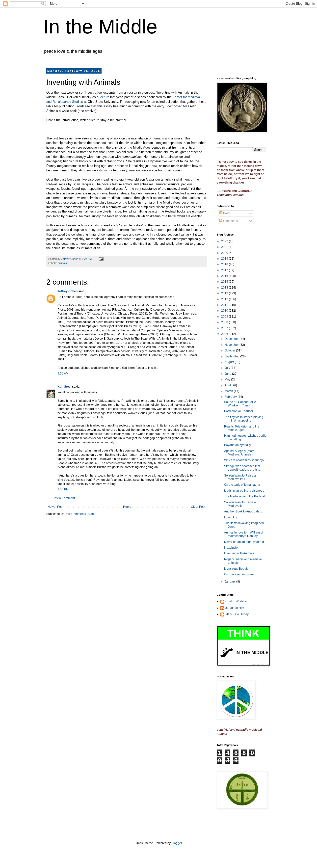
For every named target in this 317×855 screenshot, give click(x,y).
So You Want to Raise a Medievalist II (240, 477)
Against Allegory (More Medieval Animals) (239, 452)
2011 (225, 305)
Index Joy (230, 517)
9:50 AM (62, 373)
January (230, 581)
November (232, 345)
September (232, 356)
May (228, 379)
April (228, 385)
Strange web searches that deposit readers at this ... (242, 467)
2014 (225, 287)
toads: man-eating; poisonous (244, 490)
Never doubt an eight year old (244, 542)
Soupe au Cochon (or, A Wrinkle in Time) (240, 403)
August (230, 362)
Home (127, 506)
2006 (225, 334)
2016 (225, 276)
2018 (225, 264)
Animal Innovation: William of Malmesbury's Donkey (243, 534)
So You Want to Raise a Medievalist (240, 504)
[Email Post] (101, 258)
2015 (225, 281)
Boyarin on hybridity (237, 445)
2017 (225, 270)
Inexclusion (231, 547)
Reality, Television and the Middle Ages (241, 428)
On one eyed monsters (239, 574)
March (229, 391)
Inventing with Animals (239, 553)
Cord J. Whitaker (236, 601)
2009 (225, 316)
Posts (226, 213)
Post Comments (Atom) (80, 514)
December (232, 339)
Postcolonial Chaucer (238, 411)
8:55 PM (63, 489)
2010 (225, 310)
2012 (225, 299)
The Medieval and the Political (244, 496)
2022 (225, 241)
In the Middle (100, 27)
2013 (225, 293)
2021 (225, 247)
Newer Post (55, 506)
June (228, 373)
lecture (105, 97)
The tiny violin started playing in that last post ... (243, 418)
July (228, 368)
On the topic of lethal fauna (242, 484)
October (230, 350)
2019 (225, 258)
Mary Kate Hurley (237, 614)
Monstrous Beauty (236, 568)
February (231, 397)
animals (62, 263)
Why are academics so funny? (244, 460)
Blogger (176, 843)
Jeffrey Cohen (67, 291)
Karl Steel (64, 386)
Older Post (198, 506)
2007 (225, 328)
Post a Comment (64, 498)
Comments (230, 221)
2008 (225, 322)
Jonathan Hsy (234, 608)
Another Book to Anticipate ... (243, 511)
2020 (225, 253)
